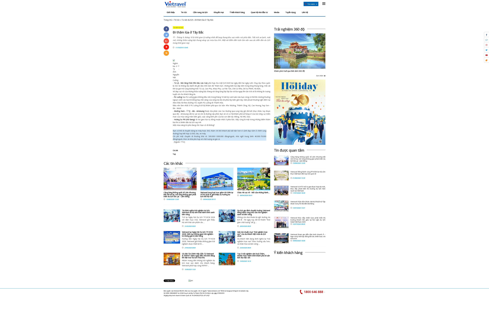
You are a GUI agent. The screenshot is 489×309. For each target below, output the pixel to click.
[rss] (166, 53)
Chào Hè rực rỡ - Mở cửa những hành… (253, 192)
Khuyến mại (219, 12)
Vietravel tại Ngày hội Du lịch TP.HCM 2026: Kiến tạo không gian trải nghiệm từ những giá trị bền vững (197, 234)
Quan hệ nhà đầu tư (259, 12)
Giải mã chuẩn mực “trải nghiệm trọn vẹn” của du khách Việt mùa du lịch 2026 (252, 234)
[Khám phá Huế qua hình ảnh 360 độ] (298, 54)
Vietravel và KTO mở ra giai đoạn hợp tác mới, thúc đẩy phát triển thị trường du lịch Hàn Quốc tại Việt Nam (307, 189)
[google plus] (166, 41)
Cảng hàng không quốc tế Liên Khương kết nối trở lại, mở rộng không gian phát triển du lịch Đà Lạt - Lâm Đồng (180, 194)
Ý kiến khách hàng (237, 12)
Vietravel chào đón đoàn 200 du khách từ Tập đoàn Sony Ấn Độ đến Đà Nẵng (307, 203)
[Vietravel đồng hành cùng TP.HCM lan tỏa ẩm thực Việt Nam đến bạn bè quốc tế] (281, 175)
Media (276, 12)
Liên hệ (305, 12)
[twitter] (166, 35)
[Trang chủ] (175, 4)
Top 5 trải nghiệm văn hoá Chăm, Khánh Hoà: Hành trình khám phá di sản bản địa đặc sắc (253, 255)
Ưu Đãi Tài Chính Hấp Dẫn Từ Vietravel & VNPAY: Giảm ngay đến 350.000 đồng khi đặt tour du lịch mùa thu (198, 255)
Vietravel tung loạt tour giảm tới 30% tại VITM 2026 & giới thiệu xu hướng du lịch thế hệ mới (216, 194)
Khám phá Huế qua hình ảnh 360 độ (289, 71)
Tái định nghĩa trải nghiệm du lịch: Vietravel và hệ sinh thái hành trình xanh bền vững (198, 212)
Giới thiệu (171, 12)
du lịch (192, 122)
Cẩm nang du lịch (200, 12)
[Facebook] (166, 29)
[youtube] (166, 47)
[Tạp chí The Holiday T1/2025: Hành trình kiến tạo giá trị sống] (299, 112)
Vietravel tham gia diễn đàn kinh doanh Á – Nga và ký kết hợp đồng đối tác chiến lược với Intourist (307, 236)
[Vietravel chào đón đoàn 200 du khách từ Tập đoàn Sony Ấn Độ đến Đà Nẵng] (281, 206)
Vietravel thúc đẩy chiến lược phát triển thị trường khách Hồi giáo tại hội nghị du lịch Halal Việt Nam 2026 (307, 220)
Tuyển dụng (290, 12)
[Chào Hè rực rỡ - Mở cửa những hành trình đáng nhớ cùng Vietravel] (253, 179)
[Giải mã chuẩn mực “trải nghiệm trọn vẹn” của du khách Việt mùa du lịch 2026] (227, 237)
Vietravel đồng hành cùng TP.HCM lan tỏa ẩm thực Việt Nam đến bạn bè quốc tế (307, 173)
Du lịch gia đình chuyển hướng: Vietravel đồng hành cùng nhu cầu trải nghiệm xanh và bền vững (253, 212)
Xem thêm (320, 76)
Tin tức (184, 12)
